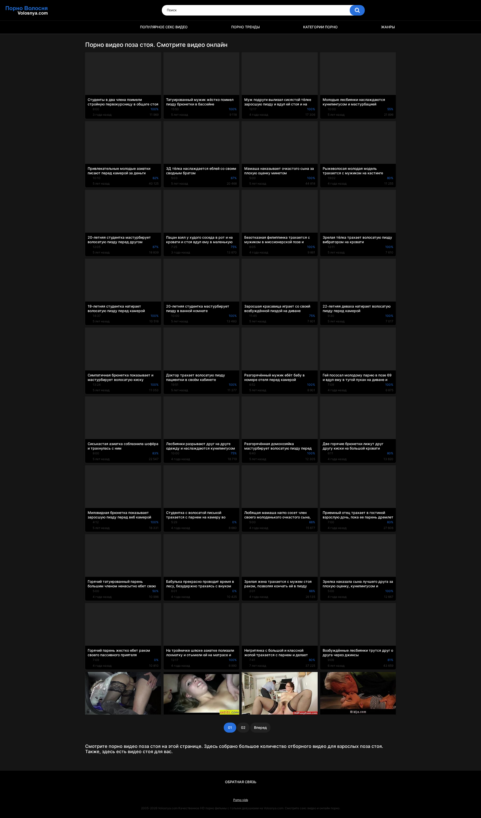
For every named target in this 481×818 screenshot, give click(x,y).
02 (243, 727)
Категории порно (320, 27)
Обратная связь (240, 782)
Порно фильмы (91, 27)
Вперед (260, 727)
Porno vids (240, 800)
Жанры (388, 27)
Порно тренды (245, 27)
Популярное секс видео (164, 27)
